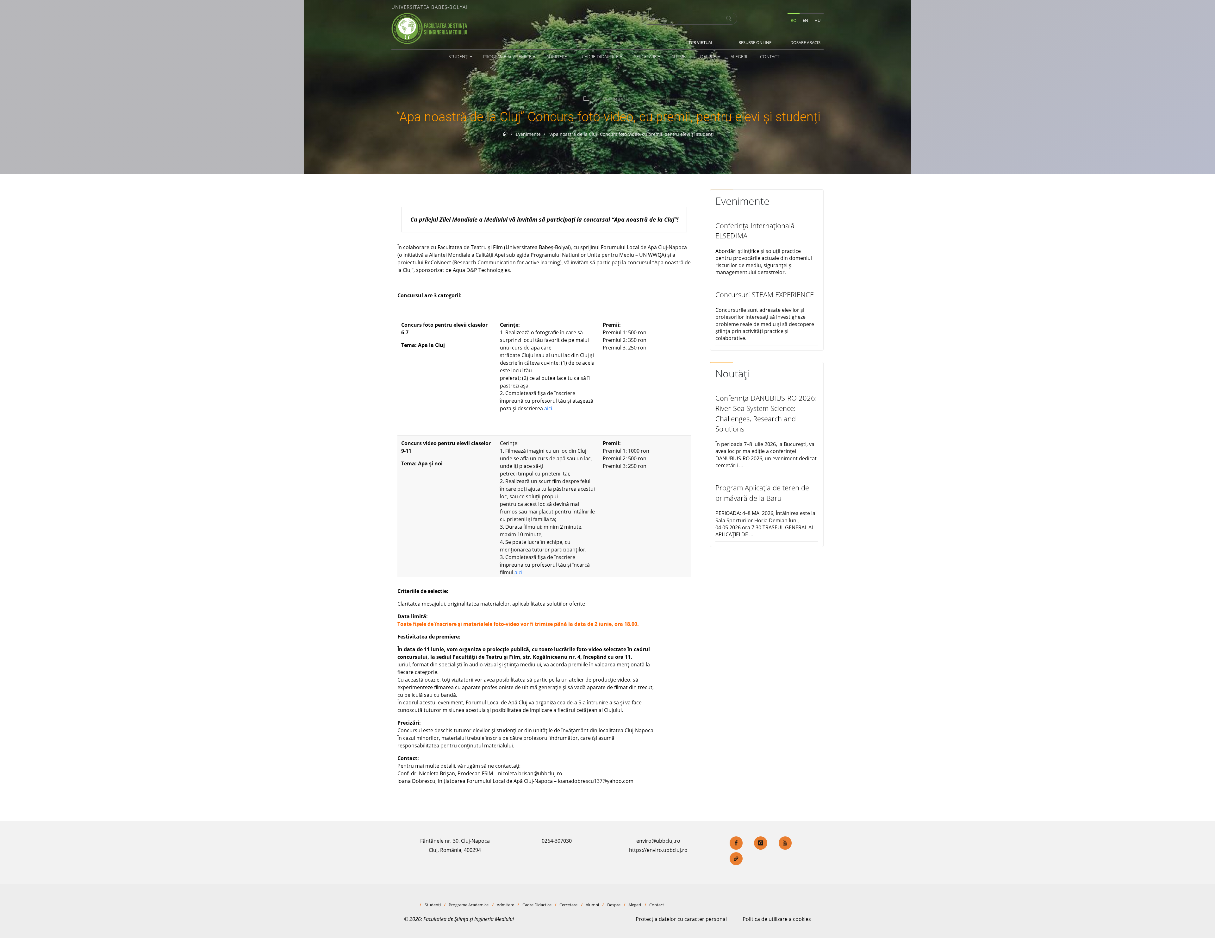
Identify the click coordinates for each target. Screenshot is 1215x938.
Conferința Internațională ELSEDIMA (754, 230)
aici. (548, 408)
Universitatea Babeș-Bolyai (429, 7)
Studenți (433, 905)
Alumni (592, 905)
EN (805, 20)
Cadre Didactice (536, 905)
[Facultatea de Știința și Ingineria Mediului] (429, 27)
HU (817, 20)
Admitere (505, 905)
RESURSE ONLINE (754, 42)
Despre (613, 905)
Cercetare (568, 905)
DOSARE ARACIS (805, 42)
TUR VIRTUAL (700, 42)
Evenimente (615, 99)
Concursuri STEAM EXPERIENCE (764, 294)
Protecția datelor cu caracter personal (681, 919)
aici (518, 572)
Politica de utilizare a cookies (777, 919)
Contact (656, 905)
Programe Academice (469, 905)
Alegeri (634, 905)
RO (793, 20)
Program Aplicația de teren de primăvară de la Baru (762, 492)
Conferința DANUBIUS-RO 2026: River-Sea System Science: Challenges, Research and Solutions (766, 413)
